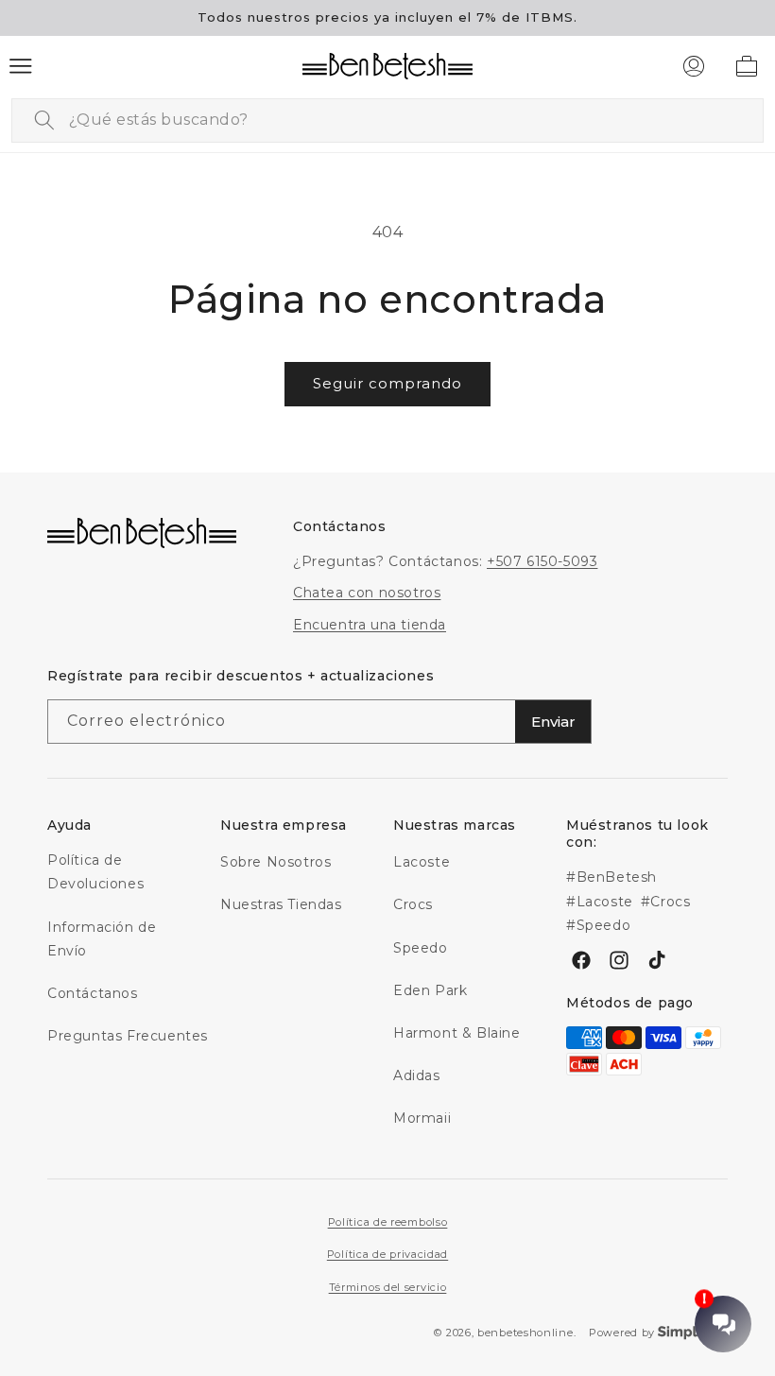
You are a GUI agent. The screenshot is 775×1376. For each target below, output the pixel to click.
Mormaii (422, 1118)
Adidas (416, 1075)
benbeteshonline (525, 1332)
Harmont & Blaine (457, 1032)
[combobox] (387, 120)
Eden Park (430, 990)
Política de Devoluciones (95, 871)
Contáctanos (92, 993)
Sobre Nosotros (275, 861)
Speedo (420, 947)
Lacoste (421, 861)
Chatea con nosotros (366, 592)
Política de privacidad (387, 1254)
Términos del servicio (388, 1287)
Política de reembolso (388, 1222)
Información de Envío (101, 939)
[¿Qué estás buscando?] (44, 120)
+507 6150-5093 (542, 561)
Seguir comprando (387, 383)
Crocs (413, 904)
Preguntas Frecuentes (127, 1035)
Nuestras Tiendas (281, 904)
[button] (21, 66)
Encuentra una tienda (369, 624)
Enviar (553, 722)
